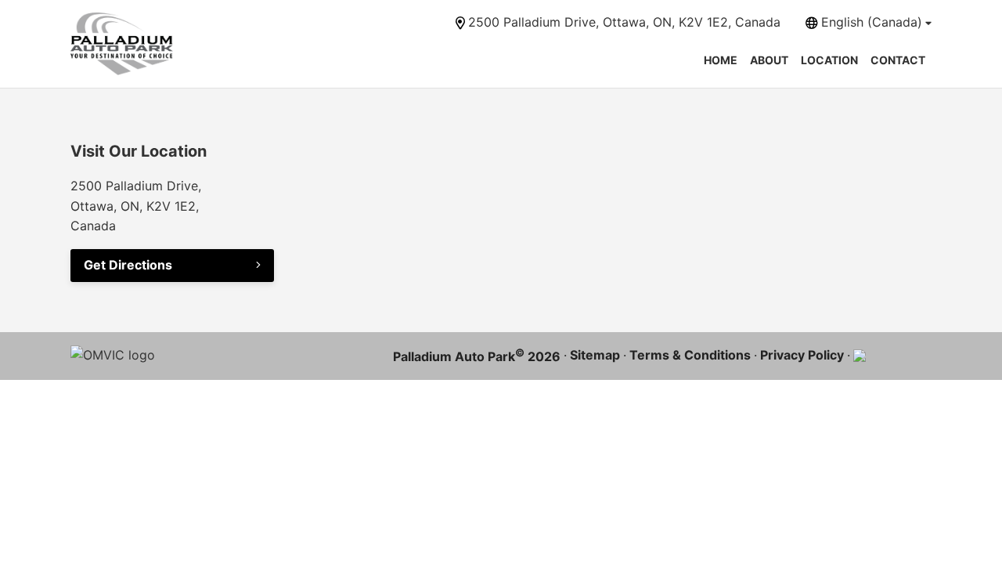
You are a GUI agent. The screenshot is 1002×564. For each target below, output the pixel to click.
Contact (897, 60)
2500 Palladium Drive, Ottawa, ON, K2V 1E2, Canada (624, 22)
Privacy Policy (802, 355)
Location (829, 60)
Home (720, 60)
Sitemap (595, 355)
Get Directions (128, 265)
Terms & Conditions (690, 355)
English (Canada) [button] (871, 22)
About (769, 60)
